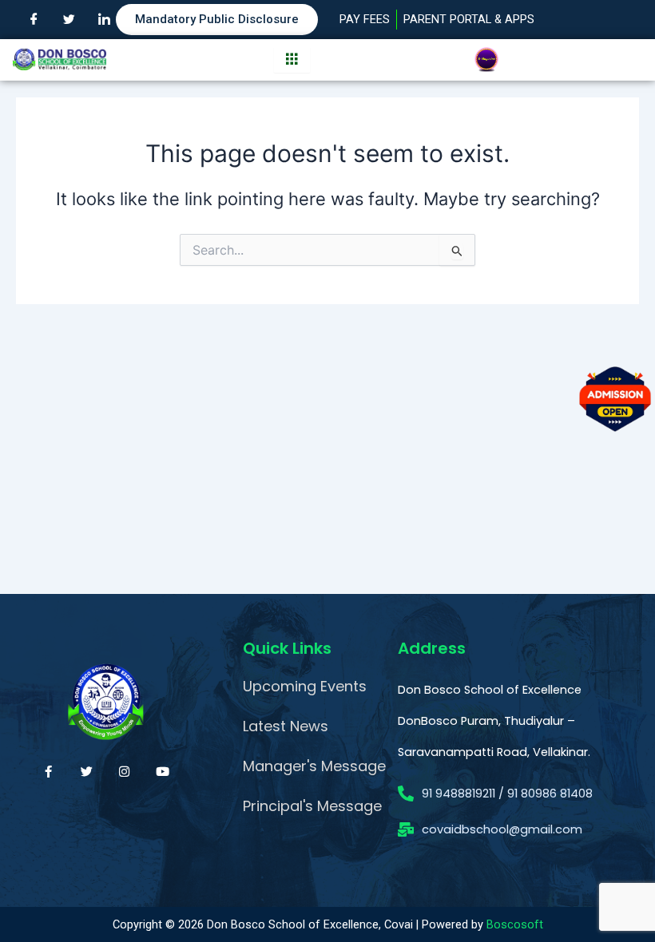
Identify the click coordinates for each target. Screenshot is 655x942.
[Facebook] (34, 20)
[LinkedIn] (104, 20)
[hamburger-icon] (292, 60)
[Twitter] (69, 20)
